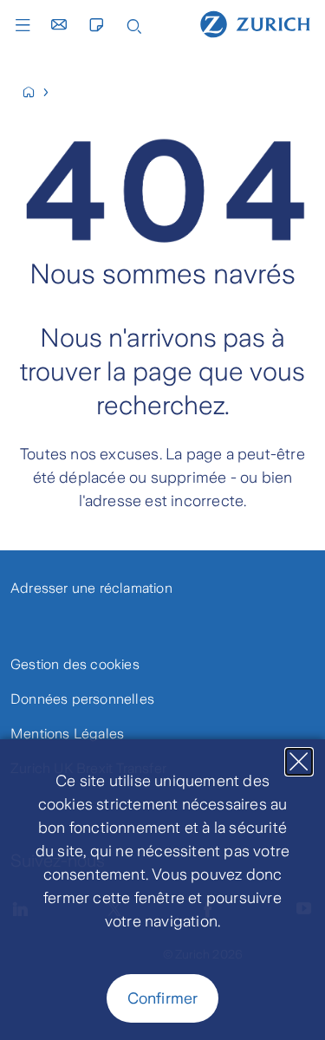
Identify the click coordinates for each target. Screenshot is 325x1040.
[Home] (255, 23)
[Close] (299, 762)
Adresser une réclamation (91, 588)
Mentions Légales (67, 733)
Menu (27, 25)
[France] (36, 92)
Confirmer (162, 998)
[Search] (134, 25)
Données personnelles (82, 699)
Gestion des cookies (75, 664)
